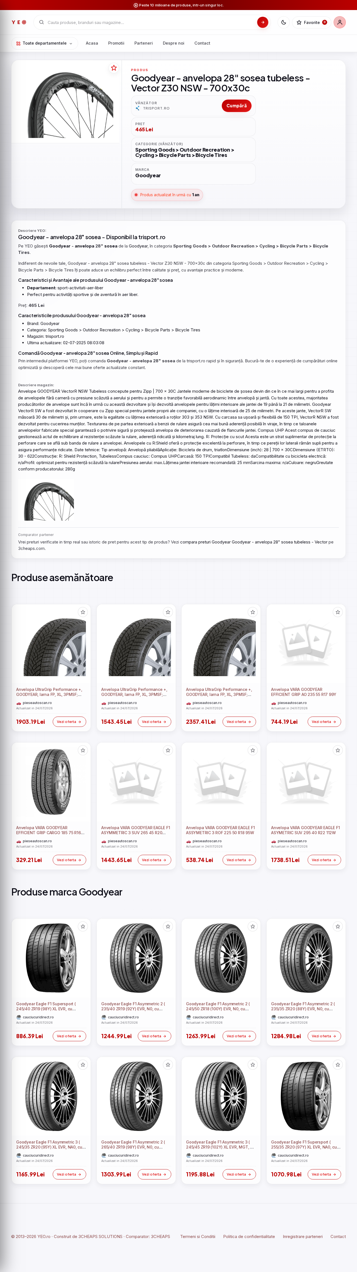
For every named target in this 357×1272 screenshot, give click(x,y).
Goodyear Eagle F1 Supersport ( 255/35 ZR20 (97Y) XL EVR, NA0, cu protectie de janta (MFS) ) (304, 1147)
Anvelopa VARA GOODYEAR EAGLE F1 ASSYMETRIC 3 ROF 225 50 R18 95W (220, 830)
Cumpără (236, 105)
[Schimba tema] (284, 22)
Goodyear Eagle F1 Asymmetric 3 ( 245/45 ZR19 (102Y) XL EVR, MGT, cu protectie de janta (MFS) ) (220, 1147)
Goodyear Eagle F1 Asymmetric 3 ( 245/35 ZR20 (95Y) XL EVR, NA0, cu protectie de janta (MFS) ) (49, 1147)
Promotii (116, 43)
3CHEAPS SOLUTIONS (100, 1236)
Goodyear (31, 236)
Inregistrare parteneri (303, 1236)
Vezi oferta (66, 721)
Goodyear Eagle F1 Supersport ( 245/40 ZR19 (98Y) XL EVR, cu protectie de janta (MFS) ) (46, 1008)
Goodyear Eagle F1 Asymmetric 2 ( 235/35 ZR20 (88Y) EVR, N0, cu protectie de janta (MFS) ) (303, 1008)
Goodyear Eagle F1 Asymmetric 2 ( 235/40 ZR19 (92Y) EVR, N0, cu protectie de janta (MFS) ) (133, 1008)
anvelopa (62, 236)
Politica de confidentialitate (249, 1236)
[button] (83, 612)
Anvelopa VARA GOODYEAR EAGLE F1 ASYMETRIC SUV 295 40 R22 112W (305, 830)
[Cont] (340, 22)
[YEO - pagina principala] (19, 22)
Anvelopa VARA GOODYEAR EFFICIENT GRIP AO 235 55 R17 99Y (303, 692)
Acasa (92, 43)
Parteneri (143, 43)
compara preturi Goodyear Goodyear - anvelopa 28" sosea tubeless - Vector (253, 542)
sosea (93, 236)
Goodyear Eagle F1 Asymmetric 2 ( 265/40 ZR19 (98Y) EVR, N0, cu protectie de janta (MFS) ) (133, 1147)
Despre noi (173, 43)
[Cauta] (262, 22)
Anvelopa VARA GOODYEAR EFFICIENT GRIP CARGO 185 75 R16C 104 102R (49, 833)
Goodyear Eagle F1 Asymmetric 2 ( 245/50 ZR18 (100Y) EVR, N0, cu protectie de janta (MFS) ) (218, 1008)
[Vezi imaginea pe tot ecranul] (65, 102)
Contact (202, 43)
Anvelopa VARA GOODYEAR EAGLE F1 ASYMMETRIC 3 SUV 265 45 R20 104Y (135, 833)
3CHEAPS (160, 1236)
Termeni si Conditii (197, 1236)
